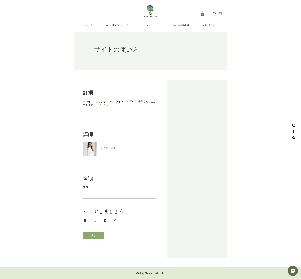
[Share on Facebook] (85, 221)
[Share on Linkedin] (105, 221)
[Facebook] (294, 131)
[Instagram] (294, 125)
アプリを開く (103, 105)
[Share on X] (95, 221)
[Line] (294, 138)
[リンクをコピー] (115, 221)
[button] (202, 13)
